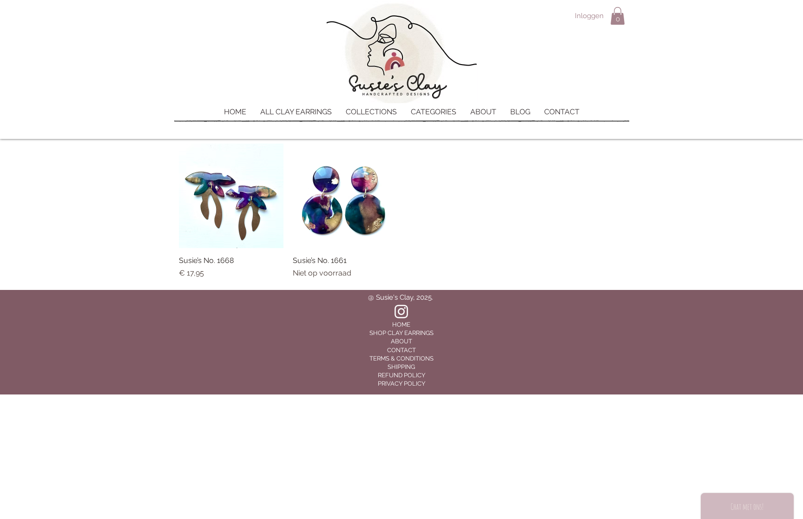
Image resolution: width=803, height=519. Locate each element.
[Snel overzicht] (231, 196)
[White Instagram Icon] (401, 311)
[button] (617, 16)
